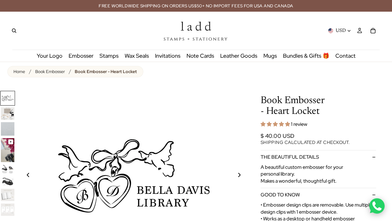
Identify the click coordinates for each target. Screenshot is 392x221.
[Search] (14, 30)
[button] (276, 124)
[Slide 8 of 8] (7, 210)
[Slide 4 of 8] (7, 150)
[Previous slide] (24, 176)
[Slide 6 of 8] (7, 181)
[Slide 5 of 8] (7, 169)
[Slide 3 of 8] (7, 129)
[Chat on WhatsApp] (377, 206)
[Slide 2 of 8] (7, 113)
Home (19, 71)
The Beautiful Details (290, 157)
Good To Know (280, 195)
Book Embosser (50, 71)
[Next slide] (243, 176)
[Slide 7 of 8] (7, 195)
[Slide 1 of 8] (7, 98)
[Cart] (373, 30)
